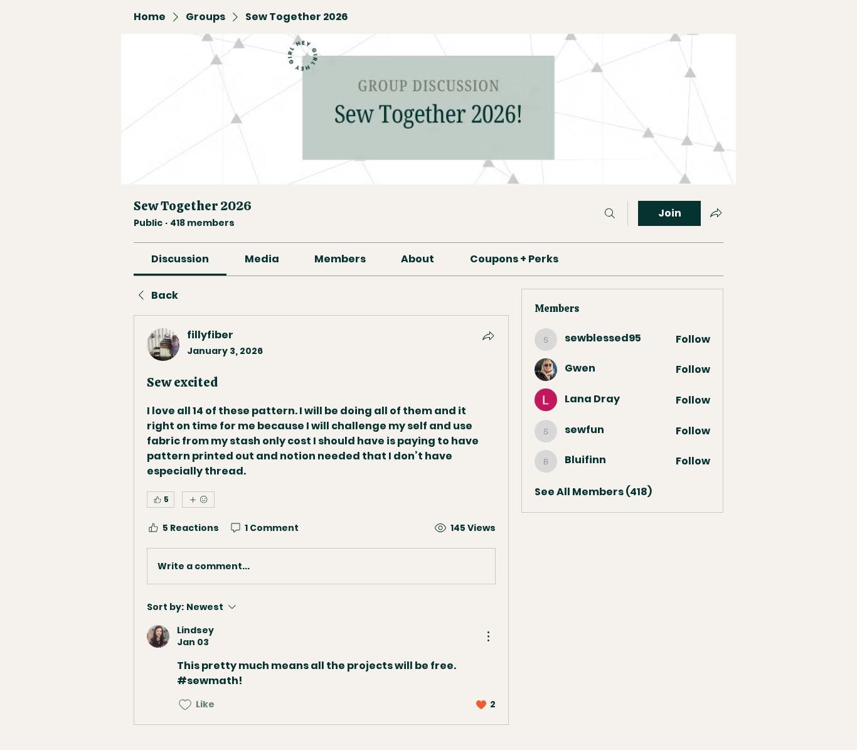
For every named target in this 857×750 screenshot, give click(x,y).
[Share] (488, 335)
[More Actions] (488, 636)
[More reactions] (198, 499)
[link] (180, 259)
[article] (321, 519)
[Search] (609, 213)
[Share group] (715, 212)
